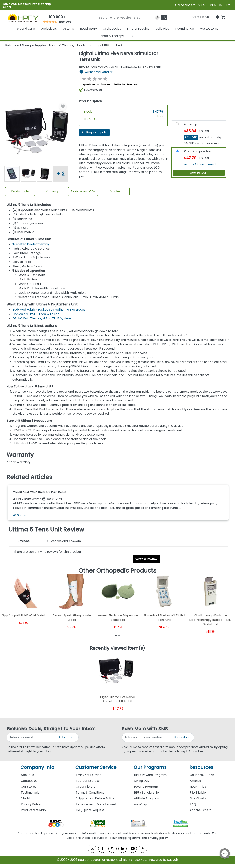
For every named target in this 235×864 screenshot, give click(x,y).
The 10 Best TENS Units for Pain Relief (39, 492)
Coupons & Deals (202, 775)
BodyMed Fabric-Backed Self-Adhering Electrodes (48, 309)
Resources (201, 767)
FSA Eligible (198, 792)
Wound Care (26, 28)
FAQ (193, 804)
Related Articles (30, 476)
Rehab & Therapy (111, 36)
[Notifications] (218, 17)
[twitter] (92, 849)
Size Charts (198, 798)
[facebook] (102, 849)
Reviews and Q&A (83, 191)
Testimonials (30, 792)
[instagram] (112, 849)
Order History (85, 787)
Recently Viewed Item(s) (117, 648)
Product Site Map (33, 810)
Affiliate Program (146, 798)
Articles (114, 191)
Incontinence (184, 28)
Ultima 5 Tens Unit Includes (29, 205)
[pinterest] (143, 849)
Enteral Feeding (138, 28)
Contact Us (200, 17)
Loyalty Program (146, 787)
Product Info (20, 191)
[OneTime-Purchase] (177, 151)
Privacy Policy (31, 804)
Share (21, 515)
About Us (27, 775)
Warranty (52, 191)
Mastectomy (209, 28)
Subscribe (66, 737)
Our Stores (28, 787)
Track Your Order (88, 775)
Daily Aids (162, 28)
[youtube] (133, 849)
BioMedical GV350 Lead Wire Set (35, 314)
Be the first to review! (126, 84)
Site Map (27, 798)
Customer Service (96, 767)
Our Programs (150, 767)
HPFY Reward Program (150, 775)
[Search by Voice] (157, 17)
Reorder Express (88, 781)
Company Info (37, 767)
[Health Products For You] (23, 17)
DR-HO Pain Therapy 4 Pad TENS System (41, 318)
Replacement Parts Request (96, 804)
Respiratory (88, 28)
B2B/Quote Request (90, 810)
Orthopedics (112, 28)
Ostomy (68, 28)
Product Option (90, 101)
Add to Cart (199, 173)
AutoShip (140, 804)
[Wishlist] (62, 106)
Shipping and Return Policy (95, 798)
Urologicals (49, 28)
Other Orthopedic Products (118, 570)
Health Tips (198, 787)
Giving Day (141, 781)
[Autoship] (177, 124)
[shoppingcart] (223, 17)
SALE (133, 36)
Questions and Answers (96, 84)
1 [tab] (116, 635)
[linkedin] (122, 849)
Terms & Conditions (90, 792)
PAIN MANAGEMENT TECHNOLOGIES (110, 66)
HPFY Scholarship (146, 792)
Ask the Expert (200, 810)
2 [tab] (119, 635)
